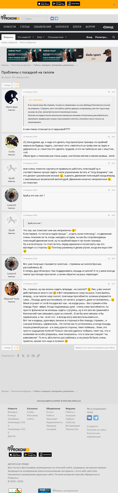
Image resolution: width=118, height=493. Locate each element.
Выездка (12, 411)
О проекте (92, 426)
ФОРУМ (90, 26)
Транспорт (52, 418)
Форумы (8, 37)
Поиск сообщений (28, 42)
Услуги (50, 411)
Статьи (24, 26)
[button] (33, 37)
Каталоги (62, 26)
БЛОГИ (77, 26)
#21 (113, 92)
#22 (113, 136)
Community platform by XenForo (59, 401)
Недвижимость (54, 422)
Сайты (30, 418)
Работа (50, 415)
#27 (113, 284)
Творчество (72, 429)
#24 (113, 190)
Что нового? (24, 37)
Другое (12, 436)
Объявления (42, 26)
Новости (10, 26)
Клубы (30, 411)
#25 (113, 215)
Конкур (12, 415)
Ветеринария (73, 425)
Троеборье (13, 418)
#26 (113, 258)
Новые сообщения (9, 42)
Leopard (7, 77)
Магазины (32, 415)
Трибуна (70, 418)
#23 (113, 163)
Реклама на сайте (96, 429)
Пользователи (55, 37)
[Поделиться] (109, 92)
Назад (7, 85)
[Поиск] (114, 37)
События (70, 422)
